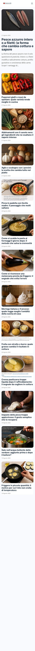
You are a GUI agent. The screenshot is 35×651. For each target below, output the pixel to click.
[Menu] (32, 3)
